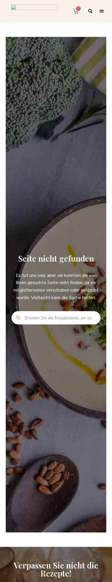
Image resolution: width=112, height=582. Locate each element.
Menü (101, 11)
